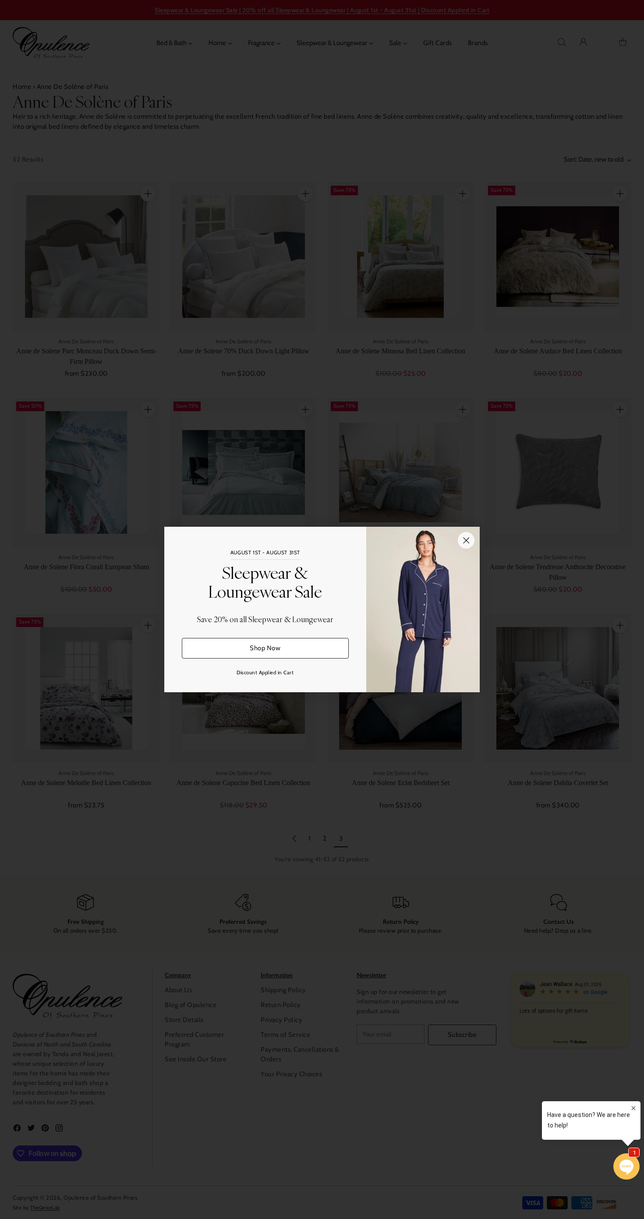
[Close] (466, 540)
